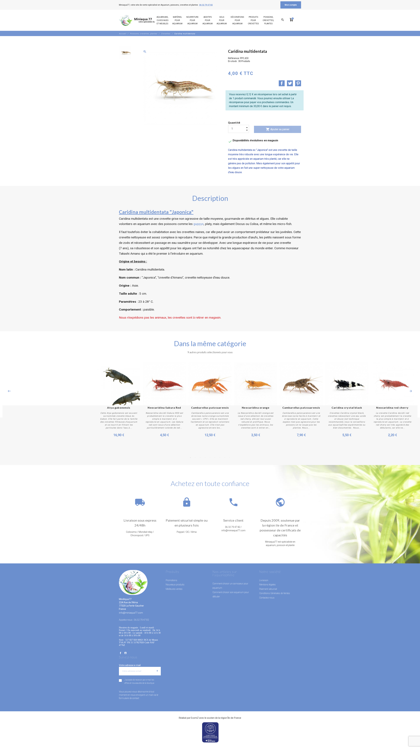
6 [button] (215, 457)
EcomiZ (195, 718)
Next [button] (411, 391)
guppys (198, 224)
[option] (125, 53)
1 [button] (190, 457)
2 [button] (195, 457)
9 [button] (229, 457)
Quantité (234, 122)
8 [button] (224, 457)
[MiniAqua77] (141, 20)
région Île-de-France (230, 718)
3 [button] (200, 457)
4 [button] (205, 457)
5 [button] (210, 457)
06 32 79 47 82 (206, 5)
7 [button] (219, 457)
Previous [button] (9, 391)
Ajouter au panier (277, 129)
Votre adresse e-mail (130, 665)
